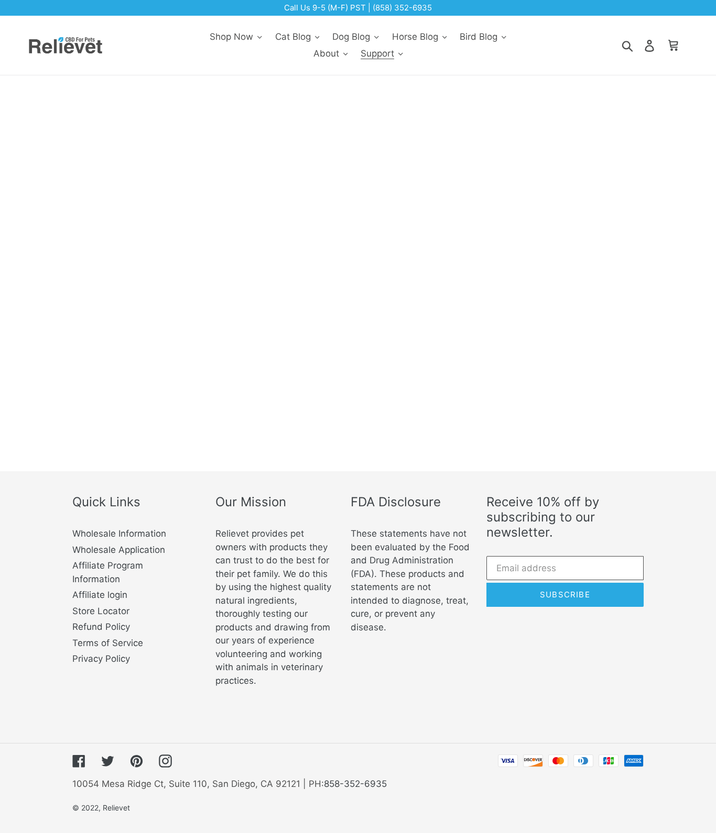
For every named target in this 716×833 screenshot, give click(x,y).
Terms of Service (107, 643)
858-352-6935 (355, 784)
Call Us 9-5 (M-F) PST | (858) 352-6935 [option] (358, 8)
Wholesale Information (119, 533)
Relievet (116, 807)
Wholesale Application (118, 550)
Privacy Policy (101, 658)
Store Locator (100, 611)
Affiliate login (99, 595)
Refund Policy (101, 626)
